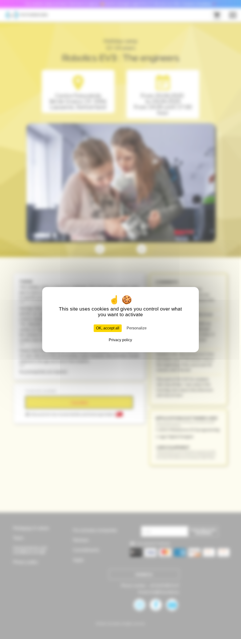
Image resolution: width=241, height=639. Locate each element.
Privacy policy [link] (120, 340)
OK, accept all (107, 328)
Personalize (137, 328)
